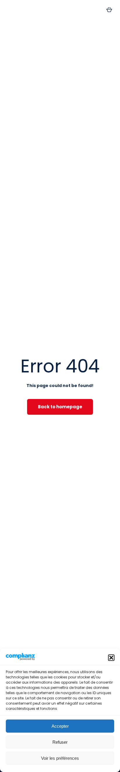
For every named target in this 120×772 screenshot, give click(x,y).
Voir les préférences (60, 758)
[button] (111, 658)
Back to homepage (60, 407)
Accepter (60, 726)
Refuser (60, 742)
